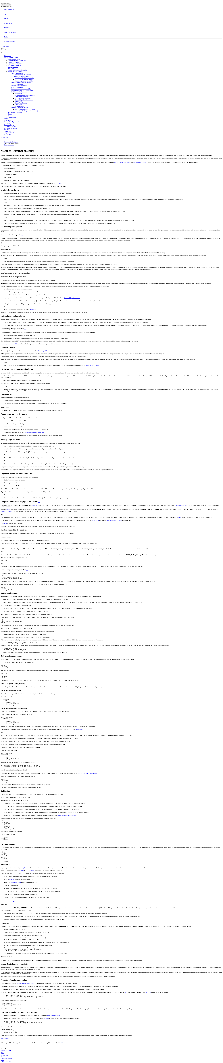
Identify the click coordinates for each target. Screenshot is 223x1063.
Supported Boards (9, 132)
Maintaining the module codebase (24, 79)
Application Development (15, 63)
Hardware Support (9, 125)
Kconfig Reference (9, 41)
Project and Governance (10, 128)
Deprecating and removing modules (21, 89)
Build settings (18, 101)
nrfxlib (6, 18)
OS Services (7, 120)
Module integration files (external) (24, 100)
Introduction (7, 56)
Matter (6, 37)
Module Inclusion (19, 106)
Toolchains (11, 115)
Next (2, 1038)
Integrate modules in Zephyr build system (22, 90)
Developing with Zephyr (11, 57)
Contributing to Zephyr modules (20, 76)
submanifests (95, 520)
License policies (19, 84)
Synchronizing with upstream (23, 74)
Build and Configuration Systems (13, 122)
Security (6, 129)
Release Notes (8, 134)
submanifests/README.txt (114, 520)
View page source (9, 145)
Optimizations (11, 68)
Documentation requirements (19, 85)
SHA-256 (11, 879)
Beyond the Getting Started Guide (17, 60)
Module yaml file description (19, 92)
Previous (6, 1038)
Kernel (6, 118)
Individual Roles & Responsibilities (24, 78)
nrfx (5, 14)
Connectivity (7, 123)
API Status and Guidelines (15, 65)
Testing (10, 114)
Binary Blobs (18, 104)
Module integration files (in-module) (24, 95)
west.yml (148, 992)
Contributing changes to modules (24, 81)
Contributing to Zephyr (10, 126)
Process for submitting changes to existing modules (29, 111)
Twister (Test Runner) (21, 103)
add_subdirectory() (181, 505)
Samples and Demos (9, 131)
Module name (18, 93)
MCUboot (7, 27)
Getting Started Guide (14, 59)
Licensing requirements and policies (21, 82)
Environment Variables (14, 62)
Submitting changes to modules (19, 107)
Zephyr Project (8, 23)
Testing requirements (17, 87)
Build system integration (21, 96)
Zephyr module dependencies (23, 98)
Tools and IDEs (12, 117)
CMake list (34, 505)
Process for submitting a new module (25, 109)
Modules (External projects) (15, 71)
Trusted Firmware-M (10, 32)
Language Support (13, 67)
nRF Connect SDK (9, 9)
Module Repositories (17, 73)
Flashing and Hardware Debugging (17, 70)
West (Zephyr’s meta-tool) (15, 112)
